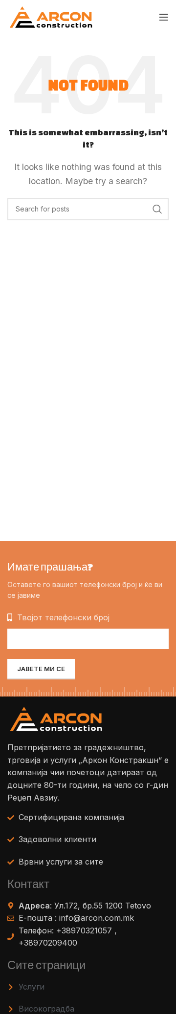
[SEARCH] (157, 209)
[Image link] (56, 718)
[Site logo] (51, 16)
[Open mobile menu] (164, 17)
